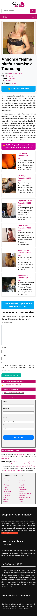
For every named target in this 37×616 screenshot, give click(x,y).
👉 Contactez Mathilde (18, 89)
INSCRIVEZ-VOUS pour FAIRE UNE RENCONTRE (18, 304)
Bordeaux (7, 495)
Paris (5, 479)
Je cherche (6, 408)
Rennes (6, 499)
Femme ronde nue (9, 464)
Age (4, 424)
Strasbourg (7, 493)
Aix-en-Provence (24, 497)
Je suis (5, 401)
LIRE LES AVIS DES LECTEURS (14, 393)
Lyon (5, 483)
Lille (5, 497)
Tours (21, 501)
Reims (6, 501)
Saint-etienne (23, 481)
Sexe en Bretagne (29, 464)
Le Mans (22, 495)
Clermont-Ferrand (25, 493)
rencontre (4, 456)
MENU (4, 17)
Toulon (21, 479)
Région (5, 417)
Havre (21, 483)
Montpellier (7, 491)
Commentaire (6, 323)
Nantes (6, 489)
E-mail (4, 355)
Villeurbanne (23, 489)
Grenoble (22, 485)
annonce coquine (20, 454)
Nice (5, 487)
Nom (3, 348)
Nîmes (21, 491)
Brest (21, 499)
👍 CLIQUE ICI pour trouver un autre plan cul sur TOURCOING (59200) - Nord (18, 146)
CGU (3, 602)
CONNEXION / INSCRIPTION (13, 385)
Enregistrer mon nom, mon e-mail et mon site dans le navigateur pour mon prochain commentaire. (17, 367)
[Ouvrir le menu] (33, 17)
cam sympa (5, 458)
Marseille (7, 481)
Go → (33, 11)
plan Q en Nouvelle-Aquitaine (12, 470)
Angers (21, 487)
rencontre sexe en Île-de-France (25, 466)
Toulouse (7, 485)
